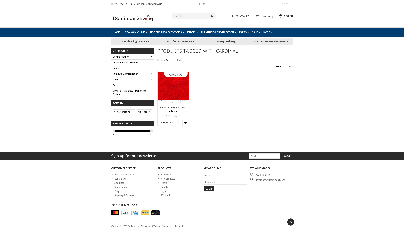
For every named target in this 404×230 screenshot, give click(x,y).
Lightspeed (178, 226)
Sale (255, 32)
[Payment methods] (115, 212)
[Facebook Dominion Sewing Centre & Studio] (199, 4)
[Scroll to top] (290, 222)
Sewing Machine (135, 32)
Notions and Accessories (166, 32)
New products (168, 178)
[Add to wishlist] (185, 123)
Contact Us (120, 178)
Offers (164, 182)
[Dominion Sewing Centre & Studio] (132, 18)
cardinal (177, 60)
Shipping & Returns (124, 195)
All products (167, 174)
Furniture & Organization (217, 32)
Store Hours (120, 186)
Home (117, 32)
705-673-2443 (262, 174)
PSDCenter (155, 226)
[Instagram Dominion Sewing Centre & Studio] (203, 4)
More (266, 32)
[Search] (212, 16)
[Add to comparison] (179, 123)
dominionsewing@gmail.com (270, 179)
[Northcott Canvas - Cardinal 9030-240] (173, 73)
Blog (116, 191)
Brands (164, 186)
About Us (119, 182)
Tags (168, 60)
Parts (243, 32)
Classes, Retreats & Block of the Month (129, 92)
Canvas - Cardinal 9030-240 (173, 107)
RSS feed (165, 195)
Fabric (191, 32)
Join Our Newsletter (124, 174)
